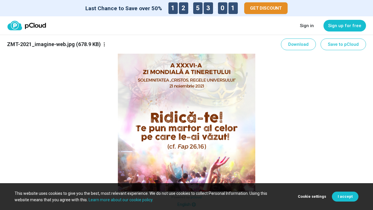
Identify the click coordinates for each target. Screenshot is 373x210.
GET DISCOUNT (266, 8)
